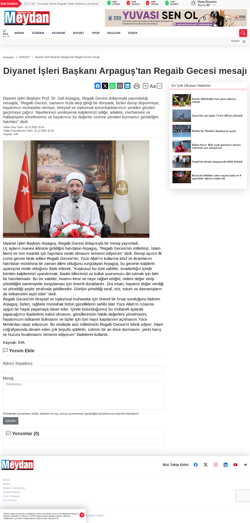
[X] (206, 465)
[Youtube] (235, 465)
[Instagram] (216, 465)
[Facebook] (196, 465)
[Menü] (244, 41)
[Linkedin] (225, 465)
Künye (6, 480)
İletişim (6, 484)
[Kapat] (82, 515)
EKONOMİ (58, 33)
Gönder (10, 420)
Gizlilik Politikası (11, 492)
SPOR (96, 33)
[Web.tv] (245, 465)
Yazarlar (235, 41)
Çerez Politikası (11, 496)
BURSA (19, 33)
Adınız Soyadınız (18, 363)
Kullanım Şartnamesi (14, 488)
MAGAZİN (113, 33)
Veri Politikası (10, 500)
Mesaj (8, 378)
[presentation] (96, 4)
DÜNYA (133, 33)
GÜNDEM (38, 33)
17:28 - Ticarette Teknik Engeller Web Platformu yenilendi (62, 3)
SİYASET (78, 33)
